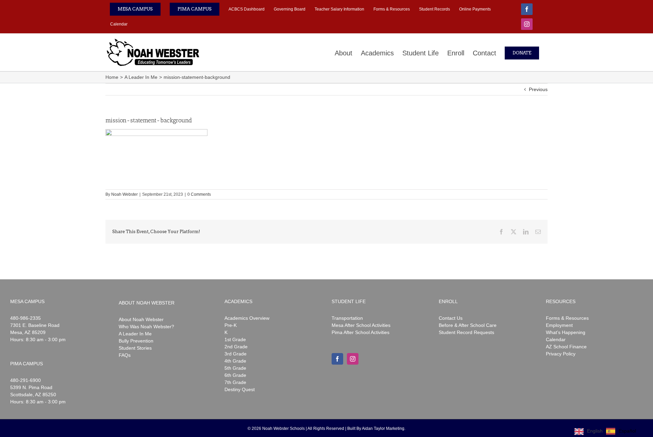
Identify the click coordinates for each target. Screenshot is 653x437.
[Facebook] (337, 359)
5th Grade (235, 368)
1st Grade (235, 339)
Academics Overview (246, 318)
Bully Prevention (136, 341)
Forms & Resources (567, 318)
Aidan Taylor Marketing (383, 428)
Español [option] (627, 431)
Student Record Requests (466, 332)
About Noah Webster (141, 319)
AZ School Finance (566, 346)
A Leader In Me (135, 333)
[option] (621, 431)
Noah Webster (124, 194)
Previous (538, 89)
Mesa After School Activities (361, 325)
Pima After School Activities (360, 332)
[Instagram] (352, 359)
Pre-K (230, 325)
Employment (559, 325)
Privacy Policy (560, 353)
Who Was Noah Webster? (146, 326)
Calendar (556, 339)
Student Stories (135, 348)
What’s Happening (565, 332)
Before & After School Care (468, 325)
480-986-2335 (25, 318)
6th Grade (235, 375)
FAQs (125, 355)
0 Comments (199, 194)
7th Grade (235, 382)
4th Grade (235, 361)
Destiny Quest (239, 389)
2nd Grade (236, 346)
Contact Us (451, 318)
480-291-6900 (25, 380)
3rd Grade (235, 353)
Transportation (347, 318)
